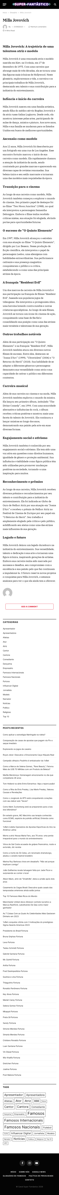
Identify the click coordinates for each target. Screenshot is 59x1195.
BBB (36, 1101)
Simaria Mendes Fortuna (13, 1034)
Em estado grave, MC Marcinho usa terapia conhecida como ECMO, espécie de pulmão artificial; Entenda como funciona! (28, 818)
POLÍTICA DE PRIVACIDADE (41, 1176)
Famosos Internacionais (13, 672)
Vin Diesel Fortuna (11, 1052)
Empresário (8, 668)
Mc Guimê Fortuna (11, 959)
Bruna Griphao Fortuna (13, 936)
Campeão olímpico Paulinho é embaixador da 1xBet (26, 760)
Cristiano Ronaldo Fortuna (14, 1040)
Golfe (6, 1134)
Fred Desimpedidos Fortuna (15, 971)
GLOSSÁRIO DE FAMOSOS (14, 1176)
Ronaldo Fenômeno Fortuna (15, 988)
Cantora (6, 655)
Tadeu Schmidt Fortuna (13, 948)
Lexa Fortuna (9, 942)
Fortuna (6, 681)
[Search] (54, 4)
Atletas (6, 637)
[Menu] (4, 4)
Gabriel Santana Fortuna (13, 954)
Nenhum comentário (38, 27)
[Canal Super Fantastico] (30, 4)
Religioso (7, 712)
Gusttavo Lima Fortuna (13, 977)
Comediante (8, 659)
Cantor (6, 650)
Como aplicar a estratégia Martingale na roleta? (24, 734)
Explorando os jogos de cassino (17, 749)
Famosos (36, 1113)
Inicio (5, 13)
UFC (5, 1143)
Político (6, 708)
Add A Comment (29, 606)
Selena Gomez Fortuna (13, 1006)
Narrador (7, 699)
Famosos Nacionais (11, 677)
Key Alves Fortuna (11, 994)
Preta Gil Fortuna (10, 1017)
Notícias (6, 703)
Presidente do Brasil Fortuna (15, 931)
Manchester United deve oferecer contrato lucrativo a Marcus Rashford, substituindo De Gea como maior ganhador (27, 905)
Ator (5, 642)
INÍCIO (13, 1172)
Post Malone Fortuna (12, 1075)
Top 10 (6, 716)
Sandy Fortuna (9, 1023)
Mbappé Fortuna (10, 1011)
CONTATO (29, 1180)
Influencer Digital (10, 686)
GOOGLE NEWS (39, 1172)
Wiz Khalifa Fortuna (11, 1057)
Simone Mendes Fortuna (13, 1029)
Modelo (6, 694)
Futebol (47, 1127)
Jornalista (7, 690)
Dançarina (7, 664)
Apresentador (9, 628)
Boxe (44, 1101)
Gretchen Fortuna (10, 1063)
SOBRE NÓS (24, 1172)
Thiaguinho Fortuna (11, 982)
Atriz (5, 646)
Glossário (13, 13)
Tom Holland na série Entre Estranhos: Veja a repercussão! (29, 783)
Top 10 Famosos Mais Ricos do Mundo (20, 896)
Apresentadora (9, 633)
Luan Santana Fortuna (13, 1046)
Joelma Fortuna (10, 1069)
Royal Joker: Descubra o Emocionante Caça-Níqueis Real (28, 755)
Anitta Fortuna (9, 965)
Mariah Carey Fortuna (12, 1000)
